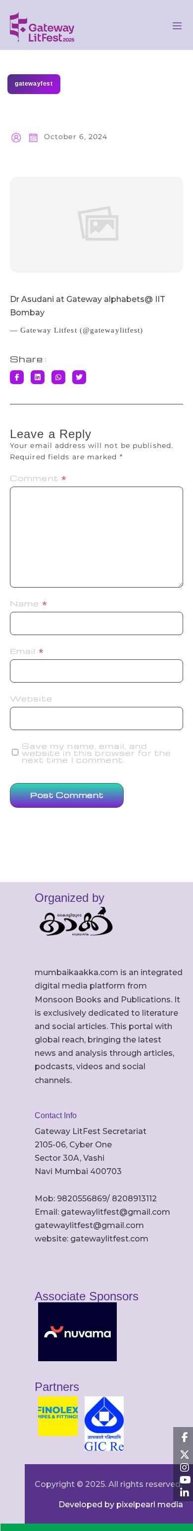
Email (27, 650)
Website (31, 698)
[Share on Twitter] (79, 377)
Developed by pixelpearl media (120, 1504)
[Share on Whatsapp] (58, 377)
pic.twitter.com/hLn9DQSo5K (105, 312)
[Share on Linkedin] (38, 377)
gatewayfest (34, 84)
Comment (38, 478)
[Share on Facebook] (17, 377)
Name (29, 603)
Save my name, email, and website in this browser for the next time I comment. (97, 752)
